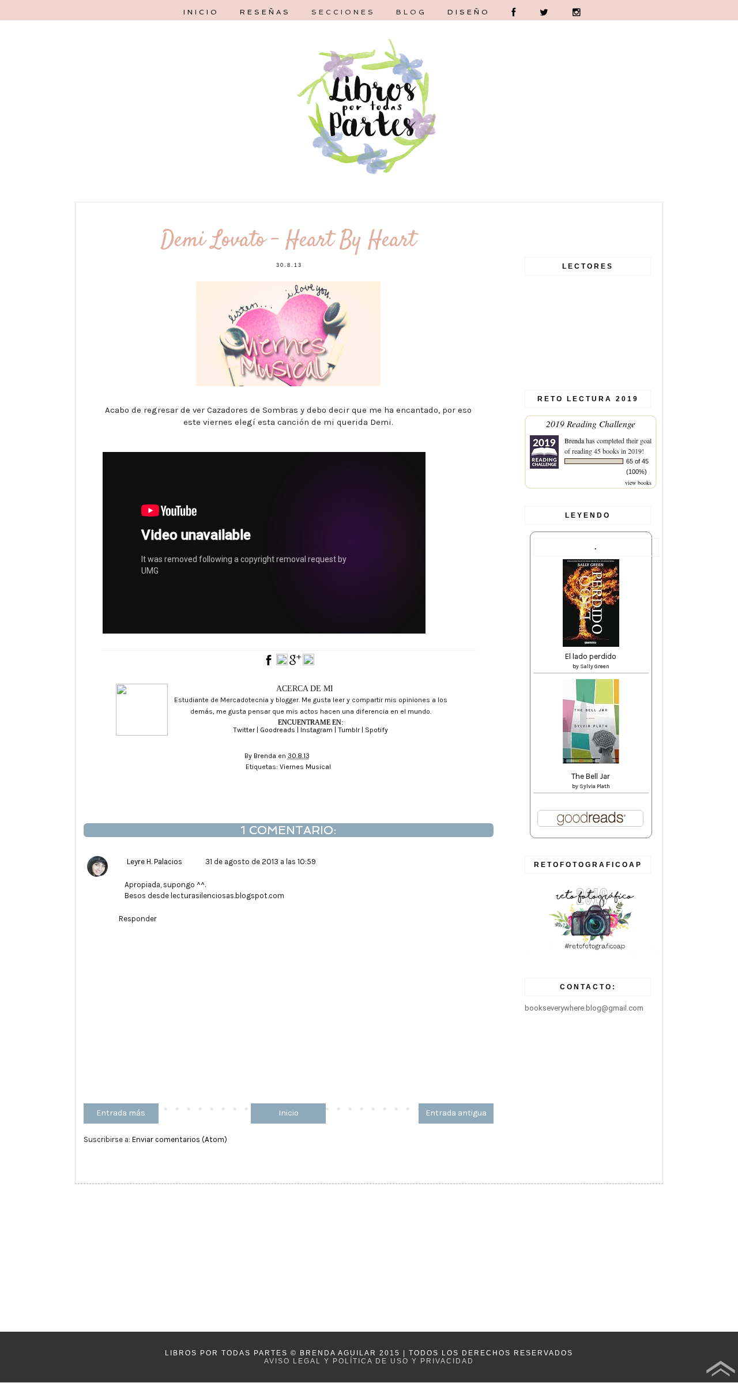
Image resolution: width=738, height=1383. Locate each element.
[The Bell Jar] (591, 761)
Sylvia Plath (594, 786)
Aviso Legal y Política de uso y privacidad (369, 1361)
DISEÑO (468, 12)
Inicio (288, 1113)
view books (638, 482)
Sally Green (594, 666)
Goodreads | (280, 730)
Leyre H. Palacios (154, 861)
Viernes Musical (305, 767)
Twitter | (246, 730)
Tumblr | (351, 730)
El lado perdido (590, 656)
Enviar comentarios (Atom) (179, 1139)
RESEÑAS (265, 12)
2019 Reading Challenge (590, 423)
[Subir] (720, 1370)
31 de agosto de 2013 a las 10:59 (260, 861)
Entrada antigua (456, 1113)
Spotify (376, 730)
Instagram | (319, 730)
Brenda (574, 440)
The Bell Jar (590, 776)
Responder (138, 918)
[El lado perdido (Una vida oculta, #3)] (591, 644)
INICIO (201, 12)
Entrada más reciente (120, 1116)
